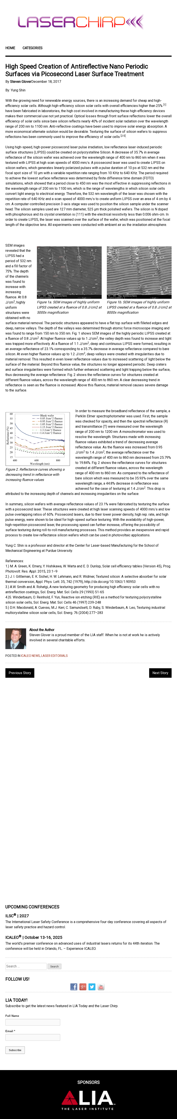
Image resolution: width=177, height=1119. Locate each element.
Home (10, 48)
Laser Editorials (54, 655)
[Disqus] (88, 737)
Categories (33, 48)
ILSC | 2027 (17, 916)
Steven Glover (20, 82)
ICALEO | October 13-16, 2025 (33, 937)
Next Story (160, 673)
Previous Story (20, 673)
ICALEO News (30, 655)
